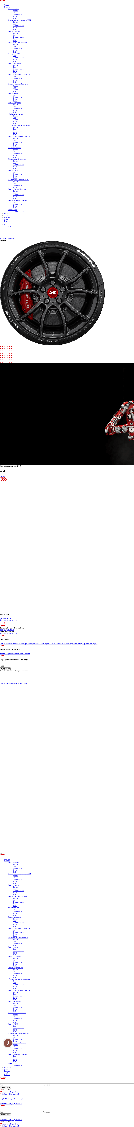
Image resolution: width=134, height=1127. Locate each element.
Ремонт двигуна (14, 31)
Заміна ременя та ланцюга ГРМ (19, 20)
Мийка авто (12, 210)
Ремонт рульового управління (19, 74)
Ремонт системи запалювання (19, 125)
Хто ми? (7, 215)
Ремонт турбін (13, 9)
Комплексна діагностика (17, 159)
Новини (7, 221)
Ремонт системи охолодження (19, 136)
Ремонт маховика (14, 63)
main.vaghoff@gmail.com (10, 1092)
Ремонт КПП (13, 170)
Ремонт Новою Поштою (17, 189)
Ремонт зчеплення (14, 148)
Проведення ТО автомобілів (18, 180)
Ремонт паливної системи (17, 43)
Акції (6, 219)
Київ (14, 12)
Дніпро (15, 11)
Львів (15, 18)
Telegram (7, 5)
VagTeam (9, 654)
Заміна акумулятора (15, 114)
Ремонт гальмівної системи (18, 84)
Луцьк (15, 16)
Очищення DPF (14, 54)
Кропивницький (18, 14)
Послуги (7, 7)
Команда (7, 217)
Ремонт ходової (13, 93)
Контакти (7, 213)
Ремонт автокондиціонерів (17, 200)
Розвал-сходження (14, 103)
